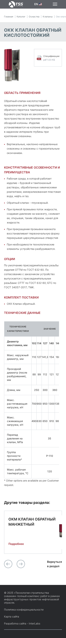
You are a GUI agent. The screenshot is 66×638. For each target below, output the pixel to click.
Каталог (21, 16)
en (36, 4)
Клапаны (48, 16)
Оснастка (34, 16)
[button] (8, 564)
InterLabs (34, 623)
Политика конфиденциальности (23, 609)
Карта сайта (11, 616)
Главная (8, 16)
